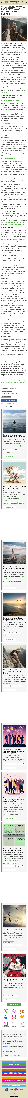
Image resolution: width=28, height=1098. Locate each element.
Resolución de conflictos (8, 393)
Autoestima (6, 503)
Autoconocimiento (8, 632)
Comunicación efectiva (9, 863)
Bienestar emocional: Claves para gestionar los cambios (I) (13, 619)
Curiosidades (14, 1077)
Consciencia (6, 581)
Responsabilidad (6, 396)
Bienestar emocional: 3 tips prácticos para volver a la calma (14, 436)
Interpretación (19, 866)
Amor (4, 995)
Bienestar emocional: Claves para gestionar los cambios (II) (13, 567)
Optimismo (6, 452)
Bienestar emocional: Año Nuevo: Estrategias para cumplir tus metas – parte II (14, 751)
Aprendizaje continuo (9, 945)
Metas (19, 686)
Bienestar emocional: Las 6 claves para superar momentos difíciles (13, 671)
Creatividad (14, 503)
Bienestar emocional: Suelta (12, 929)
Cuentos (14, 1075)
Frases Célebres (14, 1083)
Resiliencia (12, 388)
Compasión (19, 945)
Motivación (6, 635)
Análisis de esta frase (9, 1051)
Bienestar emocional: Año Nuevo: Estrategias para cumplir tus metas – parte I (14, 799)
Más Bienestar (9, 456)
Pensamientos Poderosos (14, 1085)
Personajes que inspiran (14, 1072)
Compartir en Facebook (9, 400)
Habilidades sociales (9, 866)
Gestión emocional (6, 391)
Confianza (15, 995)
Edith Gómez (10, 403)
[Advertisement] (14, 525)
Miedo (9, 995)
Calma (16, 449)
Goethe (5, 1046)
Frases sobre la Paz (14, 1055)
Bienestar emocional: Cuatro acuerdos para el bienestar (12, 849)
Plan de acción (20, 393)
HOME (14, 1061)
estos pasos (13, 329)
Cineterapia (14, 1067)
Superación (4, 388)
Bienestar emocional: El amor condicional (13, 980)
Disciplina (21, 503)
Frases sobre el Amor (8, 1054)
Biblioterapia (14, 1069)
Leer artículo (18, 447)
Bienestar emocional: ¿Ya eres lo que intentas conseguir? (14, 487)
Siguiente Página (14, 1004)
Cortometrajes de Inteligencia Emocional (14, 1080)
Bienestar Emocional (14, 1064)
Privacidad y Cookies (14, 1096)
